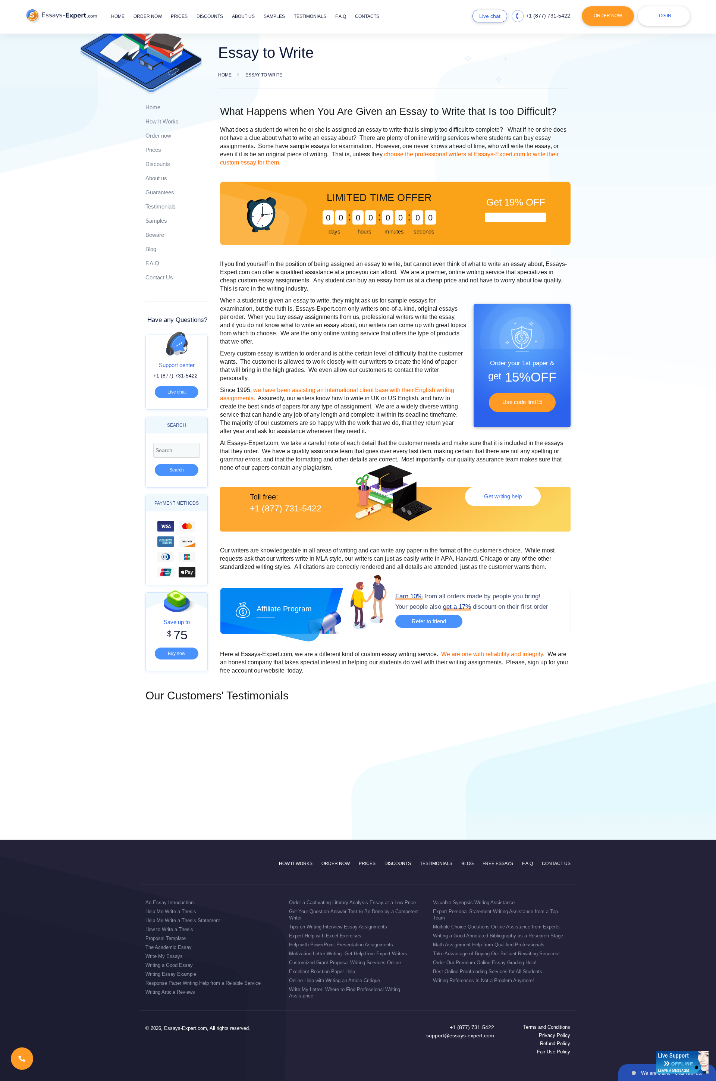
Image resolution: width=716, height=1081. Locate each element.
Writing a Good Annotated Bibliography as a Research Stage (498, 936)
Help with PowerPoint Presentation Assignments (341, 944)
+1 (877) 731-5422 (548, 16)
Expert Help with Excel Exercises (325, 936)
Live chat (489, 16)
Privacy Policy (554, 1035)
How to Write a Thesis (169, 929)
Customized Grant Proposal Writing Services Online (345, 962)
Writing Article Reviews (170, 992)
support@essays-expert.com (460, 1035)
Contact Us (159, 277)
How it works (296, 863)
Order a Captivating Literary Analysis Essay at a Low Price (352, 902)
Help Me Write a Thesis (170, 911)
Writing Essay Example (170, 974)
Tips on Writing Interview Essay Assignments (338, 927)
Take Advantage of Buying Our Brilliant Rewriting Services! (496, 953)
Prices (179, 16)
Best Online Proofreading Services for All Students (487, 971)
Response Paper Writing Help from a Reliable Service (203, 983)
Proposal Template (165, 938)
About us (243, 16)
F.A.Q (340, 16)
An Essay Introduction (169, 902)
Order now (148, 16)
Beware (154, 235)
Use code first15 (522, 402)
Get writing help (503, 496)
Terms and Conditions (546, 1027)
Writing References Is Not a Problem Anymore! (483, 980)
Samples (274, 16)
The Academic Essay (168, 947)
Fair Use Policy (553, 1052)
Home (118, 16)
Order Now (608, 15)
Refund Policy (555, 1043)
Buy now (176, 653)
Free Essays (498, 863)
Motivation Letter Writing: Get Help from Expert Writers (348, 953)
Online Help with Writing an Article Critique (334, 980)
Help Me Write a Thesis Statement (182, 920)
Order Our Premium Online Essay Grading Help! (485, 962)
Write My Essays (164, 956)
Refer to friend (429, 621)
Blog (150, 249)
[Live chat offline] (682, 1062)
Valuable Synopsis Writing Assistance (474, 902)
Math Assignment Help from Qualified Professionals (488, 944)
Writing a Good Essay (169, 965)
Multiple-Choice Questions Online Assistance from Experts (496, 927)
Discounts (210, 16)
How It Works (162, 121)
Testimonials (310, 16)
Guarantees (159, 192)
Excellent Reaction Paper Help (322, 971)
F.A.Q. (153, 263)
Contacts (367, 16)
